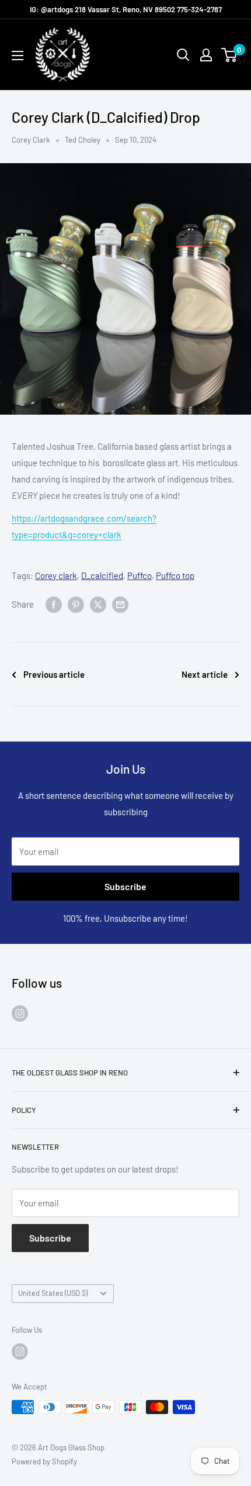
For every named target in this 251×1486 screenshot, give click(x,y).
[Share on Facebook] (54, 604)
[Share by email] (120, 604)
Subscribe (125, 886)
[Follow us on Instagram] (20, 1013)
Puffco (139, 575)
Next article (205, 674)
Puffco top (175, 575)
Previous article (54, 674)
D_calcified (102, 575)
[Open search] (183, 55)
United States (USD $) (53, 1293)
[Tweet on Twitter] (98, 604)
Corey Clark (31, 139)
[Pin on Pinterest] (76, 604)
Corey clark (56, 575)
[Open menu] (17, 55)
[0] (229, 55)
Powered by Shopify (44, 1461)
